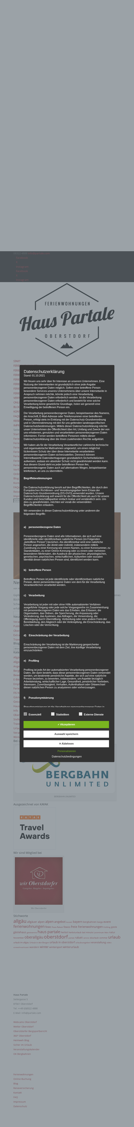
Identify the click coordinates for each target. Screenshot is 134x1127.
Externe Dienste (94, 714)
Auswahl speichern (66, 734)
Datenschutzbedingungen (67, 756)
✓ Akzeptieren (66, 724)
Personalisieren (67, 751)
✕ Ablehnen (66, 743)
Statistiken (62, 714)
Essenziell (35, 714)
